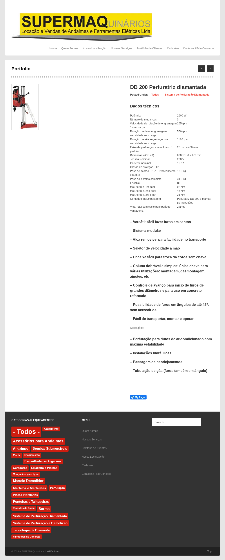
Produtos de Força (23, 508)
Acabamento (51, 428)
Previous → (210, 68)
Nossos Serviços (121, 48)
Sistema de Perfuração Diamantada (187, 94)
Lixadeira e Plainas (44, 467)
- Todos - (155, 94)
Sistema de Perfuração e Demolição (40, 523)
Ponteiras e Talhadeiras (31, 501)
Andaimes (20, 448)
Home (53, 48)
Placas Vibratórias (25, 495)
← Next (201, 68)
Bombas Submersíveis (50, 448)
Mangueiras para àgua (25, 474)
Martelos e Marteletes (29, 488)
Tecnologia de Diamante (31, 530)
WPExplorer (53, 551)
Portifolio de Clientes (150, 48)
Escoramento (32, 455)
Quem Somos (69, 48)
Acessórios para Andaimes (38, 441)
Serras (44, 509)
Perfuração (57, 488)
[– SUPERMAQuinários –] (81, 39)
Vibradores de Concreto (26, 536)
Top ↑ (210, 551)
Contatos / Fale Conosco (198, 48)
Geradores (20, 467)
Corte (16, 455)
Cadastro (173, 48)
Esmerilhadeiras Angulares (42, 461)
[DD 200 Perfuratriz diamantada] (25, 129)
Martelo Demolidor (28, 481)
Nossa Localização (94, 48)
